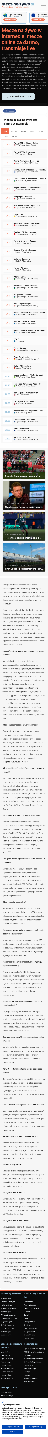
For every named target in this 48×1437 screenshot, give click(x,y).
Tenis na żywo (6, 1331)
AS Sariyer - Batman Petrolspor (27, 223)
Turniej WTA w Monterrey (24, 152)
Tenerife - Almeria (21, 357)
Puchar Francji (6, 1365)
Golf (17, 341)
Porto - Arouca (20, 348)
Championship (29, 1322)
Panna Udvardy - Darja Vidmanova (28, 411)
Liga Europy (5, 1355)
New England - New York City (26, 393)
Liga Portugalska (21, 350)
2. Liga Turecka (21, 225)
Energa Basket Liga (31, 1378)
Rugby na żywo (6, 1322)
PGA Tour (18, 339)
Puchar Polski (29, 1338)
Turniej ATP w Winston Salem (26, 143)
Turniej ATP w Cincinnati (24, 402)
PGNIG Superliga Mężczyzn (34, 1352)
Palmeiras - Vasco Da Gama (25, 286)
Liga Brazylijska (21, 279)
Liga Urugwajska (21, 172)
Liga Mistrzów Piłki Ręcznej (34, 1349)
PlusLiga (27, 1355)
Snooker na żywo (7, 1328)
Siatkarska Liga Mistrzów (33, 1358)
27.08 (41, 131)
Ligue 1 (18, 243)
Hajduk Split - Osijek (22, 304)
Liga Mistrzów (6, 1352)
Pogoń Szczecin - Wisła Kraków (27, 188)
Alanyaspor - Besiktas (23, 197)
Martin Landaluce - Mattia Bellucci (28, 375)
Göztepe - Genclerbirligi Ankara (27, 206)
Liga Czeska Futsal (22, 163)
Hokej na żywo (6, 1305)
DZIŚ (5, 131)
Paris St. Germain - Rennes (25, 241)
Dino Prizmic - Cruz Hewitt (25, 321)
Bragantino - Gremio (22, 295)
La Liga (18, 368)
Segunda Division (22, 359)
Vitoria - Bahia (20, 277)
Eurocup (27, 1375)
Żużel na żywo (6, 1335)
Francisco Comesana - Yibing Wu (27, 384)
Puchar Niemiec (7, 1372)
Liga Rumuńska (21, 216)
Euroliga (27, 1372)
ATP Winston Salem (22, 314)
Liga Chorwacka (21, 306)
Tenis (33, 145)
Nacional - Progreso (22, 437)
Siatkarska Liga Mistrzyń (33, 1362)
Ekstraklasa (19, 190)
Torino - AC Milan (21, 268)
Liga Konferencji (7, 1358)
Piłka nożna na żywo (8, 1315)
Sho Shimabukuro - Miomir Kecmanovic (30, 330)
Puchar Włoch (6, 1375)
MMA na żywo (6, 1312)
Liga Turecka (20, 199)
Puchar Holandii (7, 1378)
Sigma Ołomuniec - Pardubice (26, 161)
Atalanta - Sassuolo (22, 259)
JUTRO (14, 131)
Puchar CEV (28, 1365)
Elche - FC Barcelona (22, 366)
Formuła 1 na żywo (8, 1302)
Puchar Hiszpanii (7, 1368)
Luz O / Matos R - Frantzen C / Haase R (30, 179)
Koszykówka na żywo (9, 1308)
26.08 (32, 131)
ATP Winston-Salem (22, 145)
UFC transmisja (6, 1392)
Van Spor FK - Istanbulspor (25, 232)
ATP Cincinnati (20, 404)
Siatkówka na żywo (8, 1325)
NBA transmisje (30, 1368)
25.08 (23, 131)
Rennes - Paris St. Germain (25, 250)
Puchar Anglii (6, 1362)
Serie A (18, 261)
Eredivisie (27, 1325)
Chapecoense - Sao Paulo (24, 420)
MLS (17, 395)
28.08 (5, 137)
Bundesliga (28, 1312)
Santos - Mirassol (21, 428)
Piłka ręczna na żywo (9, 1318)
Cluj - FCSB (18, 214)
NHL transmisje (29, 1382)
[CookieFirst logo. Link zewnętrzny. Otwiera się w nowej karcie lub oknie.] (3, 1402)
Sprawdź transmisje (20, 96)
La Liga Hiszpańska (31, 1308)
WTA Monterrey (21, 154)
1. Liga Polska (29, 1331)
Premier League (30, 1305)
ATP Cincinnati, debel (23, 181)
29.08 (14, 137)
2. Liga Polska (29, 1335)
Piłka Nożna (35, 163)
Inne (21, 341)
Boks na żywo (6, 1298)
